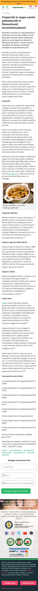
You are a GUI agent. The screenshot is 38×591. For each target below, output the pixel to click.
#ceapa (4, 450)
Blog (7, 13)
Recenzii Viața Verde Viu (28, 512)
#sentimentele (19, 453)
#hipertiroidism (15, 450)
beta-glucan (12, 174)
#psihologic (6, 453)
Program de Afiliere (8, 516)
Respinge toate (28, 583)
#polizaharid (29, 450)
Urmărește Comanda (11, 514)
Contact (19, 519)
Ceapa (4, 303)
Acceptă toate (9, 583)
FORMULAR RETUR (15, 512)
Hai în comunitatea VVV (26, 514)
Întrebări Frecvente (30, 516)
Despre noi (5, 512)
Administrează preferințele (12, 588)
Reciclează (19, 516)
